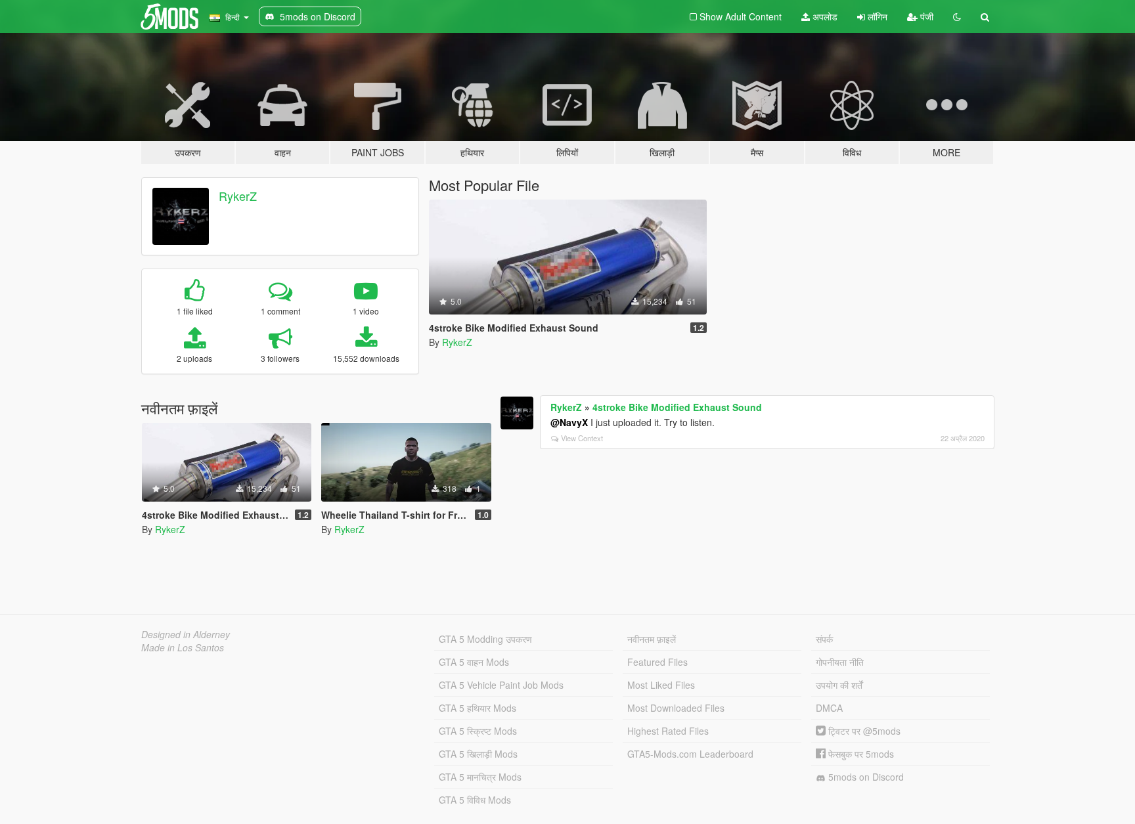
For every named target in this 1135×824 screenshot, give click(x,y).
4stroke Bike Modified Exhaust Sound (677, 407)
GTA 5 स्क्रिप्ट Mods (478, 730)
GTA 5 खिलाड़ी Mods (478, 753)
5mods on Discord (865, 776)
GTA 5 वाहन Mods (474, 661)
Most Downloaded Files (675, 707)
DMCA (829, 707)
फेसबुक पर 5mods (860, 753)
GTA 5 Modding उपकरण (485, 638)
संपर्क (824, 638)
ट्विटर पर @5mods (863, 730)
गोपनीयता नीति (840, 661)
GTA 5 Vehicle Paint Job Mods (501, 684)
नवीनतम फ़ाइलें (651, 638)
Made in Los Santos (182, 647)
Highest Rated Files (668, 730)
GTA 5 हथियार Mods (477, 707)
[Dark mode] (957, 16)
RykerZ (238, 195)
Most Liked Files (661, 684)
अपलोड (823, 16)
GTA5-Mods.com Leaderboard (690, 753)
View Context (582, 438)
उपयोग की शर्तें (839, 684)
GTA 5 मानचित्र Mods (480, 776)
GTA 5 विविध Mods (475, 799)
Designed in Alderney (185, 634)
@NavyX (569, 422)
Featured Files (657, 661)
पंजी (925, 16)
